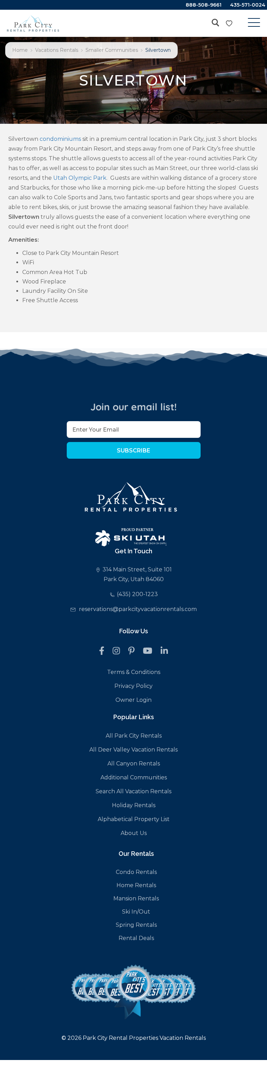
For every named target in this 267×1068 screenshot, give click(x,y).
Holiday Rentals (133, 805)
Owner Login (133, 700)
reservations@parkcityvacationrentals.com (138, 609)
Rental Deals (136, 938)
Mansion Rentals (136, 898)
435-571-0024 (247, 5)
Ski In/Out (136, 911)
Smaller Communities (112, 50)
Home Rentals (136, 885)
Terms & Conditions (133, 672)
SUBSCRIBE (133, 450)
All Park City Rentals (134, 735)
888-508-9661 (203, 5)
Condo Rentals (136, 872)
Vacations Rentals (56, 50)
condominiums (60, 139)
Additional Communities (133, 777)
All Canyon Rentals (133, 763)
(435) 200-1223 (137, 594)
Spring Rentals (136, 925)
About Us (134, 833)
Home (20, 50)
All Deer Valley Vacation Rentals (133, 749)
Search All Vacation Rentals (133, 791)
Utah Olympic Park (79, 178)
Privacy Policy (133, 686)
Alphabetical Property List (134, 819)
